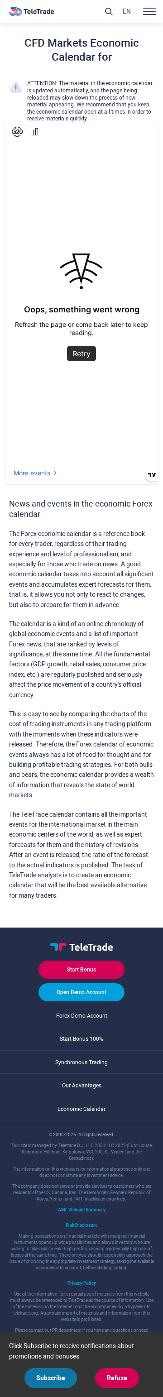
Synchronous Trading (81, 1062)
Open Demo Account (81, 992)
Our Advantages (81, 1085)
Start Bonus (81, 969)
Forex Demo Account (81, 1016)
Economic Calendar (81, 1109)
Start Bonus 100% (81, 1039)
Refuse (117, 1378)
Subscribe (50, 1378)
